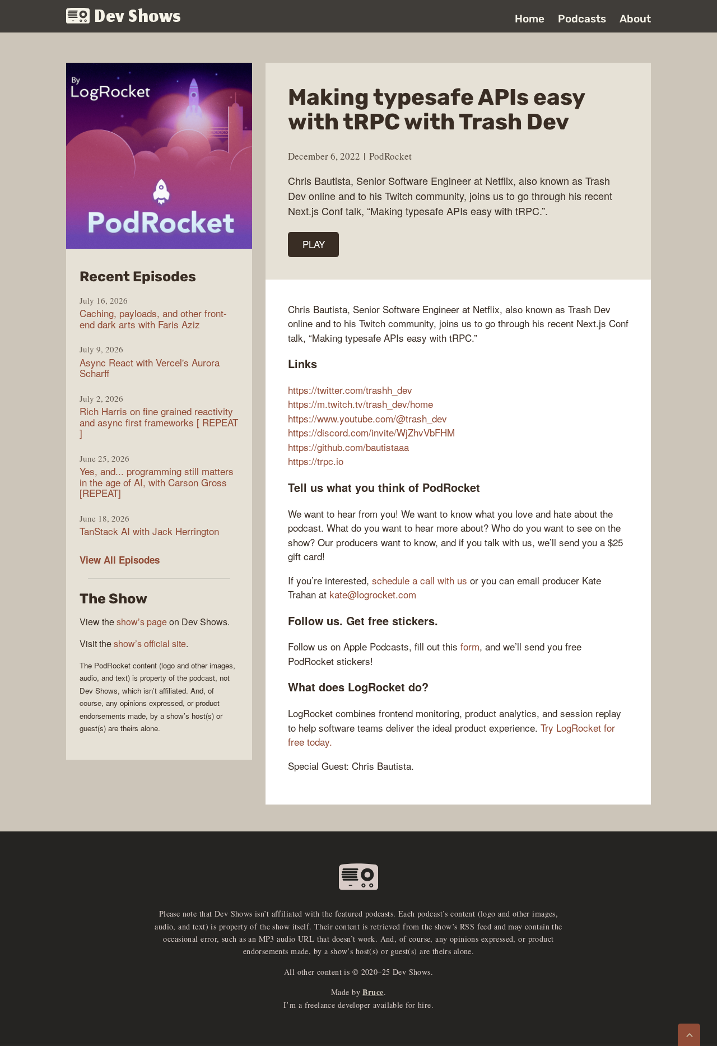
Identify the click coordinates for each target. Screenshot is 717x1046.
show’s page (142, 621)
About (635, 18)
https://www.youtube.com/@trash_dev (367, 418)
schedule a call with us (419, 580)
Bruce (372, 992)
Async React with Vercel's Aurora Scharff (150, 368)
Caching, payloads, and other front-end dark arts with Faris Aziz (153, 318)
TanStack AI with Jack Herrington (149, 531)
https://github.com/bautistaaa (348, 447)
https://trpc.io (315, 461)
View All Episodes (120, 559)
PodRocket (390, 156)
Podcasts (582, 18)
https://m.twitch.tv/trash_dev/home (360, 404)
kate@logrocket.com (372, 594)
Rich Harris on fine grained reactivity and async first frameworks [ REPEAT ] (159, 422)
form (469, 646)
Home (529, 18)
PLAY (313, 244)
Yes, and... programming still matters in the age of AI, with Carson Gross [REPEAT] (157, 482)
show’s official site (150, 643)
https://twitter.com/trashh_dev (350, 390)
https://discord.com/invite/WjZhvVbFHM (371, 432)
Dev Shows (138, 17)
